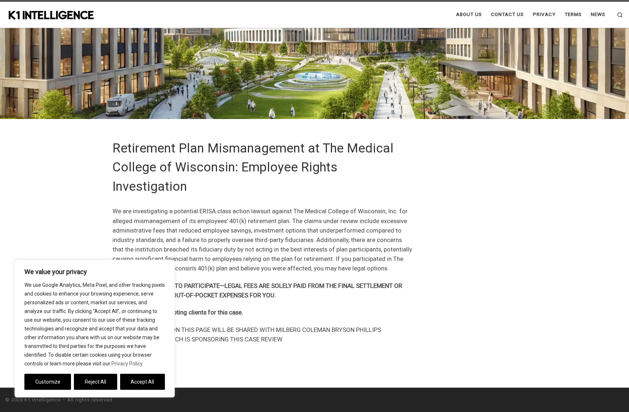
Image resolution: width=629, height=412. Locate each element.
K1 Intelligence (42, 400)
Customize (47, 382)
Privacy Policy (126, 364)
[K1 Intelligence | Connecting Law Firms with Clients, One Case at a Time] (50, 14)
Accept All (142, 382)
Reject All (95, 382)
